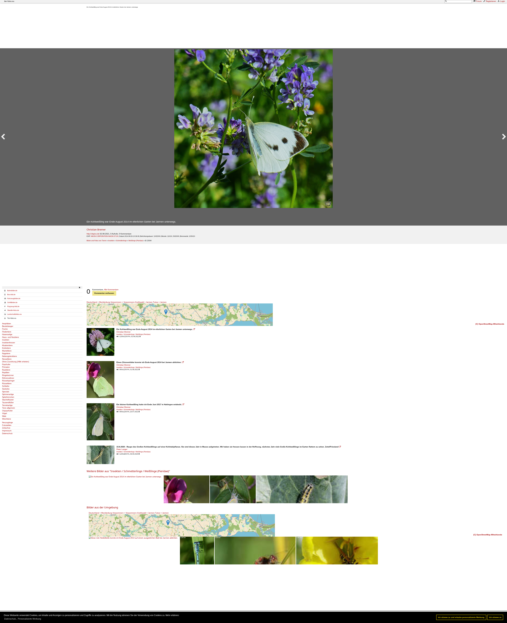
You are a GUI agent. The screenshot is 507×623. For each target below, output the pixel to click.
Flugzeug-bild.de (13, 306)
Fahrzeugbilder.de (13, 298)
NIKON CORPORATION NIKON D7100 (105, 236)
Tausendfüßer (8, 402)
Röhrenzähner (8, 378)
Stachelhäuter (8, 400)
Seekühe (6, 389)
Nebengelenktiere (9, 356)
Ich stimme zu (495, 617)
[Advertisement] (166, 28)
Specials (5, 392)
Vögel (4, 413)
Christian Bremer (96, 229)
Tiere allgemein (8, 408)
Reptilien (5, 372)
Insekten (111, 241)
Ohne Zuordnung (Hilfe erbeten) (15, 362)
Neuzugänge (7, 422)
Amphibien (6, 323)
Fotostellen (6, 425)
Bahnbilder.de (12, 291)
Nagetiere (6, 353)
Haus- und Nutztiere (10, 337)
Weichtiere (6, 419)
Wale (4, 416)
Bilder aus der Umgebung (102, 507)
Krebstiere (6, 348)
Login (502, 1)
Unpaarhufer (7, 411)
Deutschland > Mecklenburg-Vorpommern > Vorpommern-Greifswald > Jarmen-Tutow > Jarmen (126, 302)
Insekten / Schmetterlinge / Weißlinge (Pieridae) (133, 334)
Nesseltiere (6, 359)
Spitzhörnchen (8, 397)
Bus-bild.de (11, 295)
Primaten (6, 367)
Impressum (6, 431)
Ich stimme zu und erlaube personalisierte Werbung (461, 617)
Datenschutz (7, 433)
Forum (479, 1)
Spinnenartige (8, 394)
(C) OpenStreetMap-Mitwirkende (489, 324)
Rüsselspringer (8, 381)
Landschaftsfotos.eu (14, 314)
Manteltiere (6, 351)
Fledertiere (6, 332)
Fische (5, 329)
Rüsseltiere (6, 383)
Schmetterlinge (121, 241)
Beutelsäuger (7, 326)
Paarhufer (6, 364)
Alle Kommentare (111, 289)
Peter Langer (121, 449)
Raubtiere (6, 370)
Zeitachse (6, 428)
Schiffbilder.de (12, 302)
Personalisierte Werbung (29, 619)
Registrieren (491, 1)
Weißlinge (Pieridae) (135, 241)
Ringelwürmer (8, 375)
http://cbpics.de (93, 234)
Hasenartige (7, 334)
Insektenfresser (8, 343)
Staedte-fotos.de (13, 310)
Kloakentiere (7, 345)
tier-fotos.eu (9, 1)
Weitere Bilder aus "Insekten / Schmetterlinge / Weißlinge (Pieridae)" (128, 471)
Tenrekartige (7, 405)
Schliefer (5, 386)
